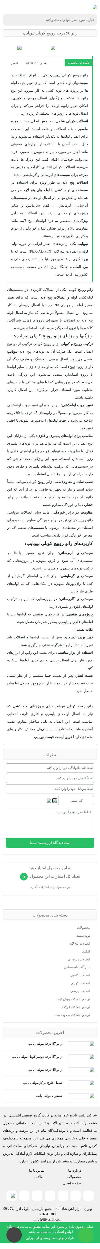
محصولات (83, 928)
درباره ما (74, 1170)
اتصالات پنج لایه (75, 182)
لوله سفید (83, 935)
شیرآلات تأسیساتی (77, 967)
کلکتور (86, 951)
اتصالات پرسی (80, 991)
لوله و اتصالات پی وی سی (72, 1015)
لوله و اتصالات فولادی (75, 1007)
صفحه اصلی (72, 1183)
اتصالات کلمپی (80, 975)
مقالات (39, 1177)
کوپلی (16, 98)
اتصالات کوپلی (77, 121)
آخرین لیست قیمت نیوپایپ (54, 737)
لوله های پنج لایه (36, 190)
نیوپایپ (55, 75)
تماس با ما (37, 1170)
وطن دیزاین (34, 1238)
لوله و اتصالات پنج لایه (59, 297)
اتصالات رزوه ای (79, 959)
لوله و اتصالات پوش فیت (73, 999)
